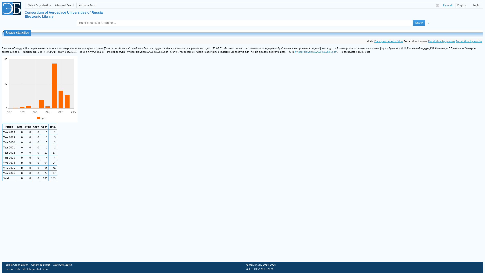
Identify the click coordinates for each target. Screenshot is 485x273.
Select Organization (39, 5)
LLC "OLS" (254, 269)
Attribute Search (87, 5)
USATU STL (255, 264)
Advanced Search (64, 5)
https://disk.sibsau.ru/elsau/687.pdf (315, 51)
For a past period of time (388, 41)
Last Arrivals (13, 269)
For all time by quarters (441, 41)
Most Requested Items (35, 269)
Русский (448, 5)
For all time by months (469, 41)
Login (476, 5)
